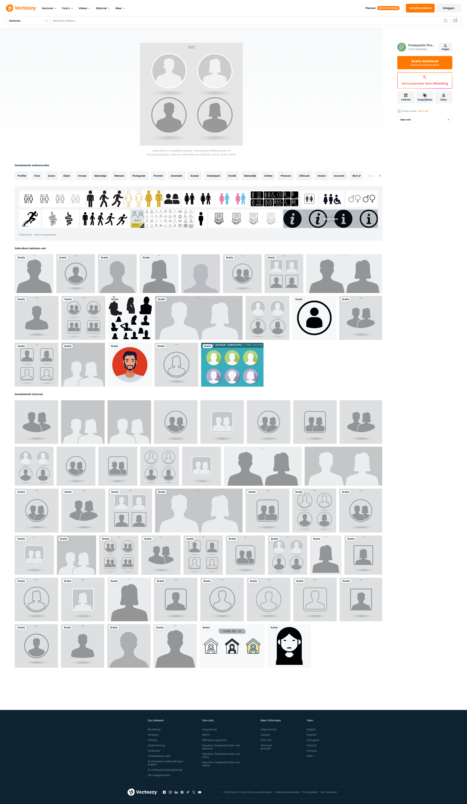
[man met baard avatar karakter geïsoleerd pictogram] (130, 365)
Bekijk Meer (330, 219)
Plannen (370, 8)
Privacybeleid (310, 792)
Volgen (445, 49)
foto (37, 175)
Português (313, 740)
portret (158, 175)
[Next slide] (377, 175)
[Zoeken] (445, 20)
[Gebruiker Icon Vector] (314, 318)
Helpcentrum (269, 729)
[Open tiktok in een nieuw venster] (187, 792)
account (339, 175)
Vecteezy (153, 734)
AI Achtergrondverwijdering (165, 769)
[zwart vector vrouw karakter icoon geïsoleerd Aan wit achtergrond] (289, 646)
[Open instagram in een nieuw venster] (170, 792)
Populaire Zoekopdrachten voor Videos (221, 763)
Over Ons (266, 740)
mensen (119, 175)
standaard (213, 175)
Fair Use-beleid (329, 792)
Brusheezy (154, 729)
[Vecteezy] (21, 8)
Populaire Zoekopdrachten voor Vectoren (221, 747)
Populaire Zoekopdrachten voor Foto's (221, 755)
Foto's (66, 8)
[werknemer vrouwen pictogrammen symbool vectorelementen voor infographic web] (232, 646)
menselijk (250, 175)
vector (322, 175)
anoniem (176, 175)
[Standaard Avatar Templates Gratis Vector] (232, 365)
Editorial (101, 8)
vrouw (82, 175)
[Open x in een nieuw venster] (193, 792)
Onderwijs (154, 750)
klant (66, 175)
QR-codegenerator (159, 775)
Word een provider (266, 747)
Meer (118, 8)
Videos (83, 8)
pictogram (139, 175)
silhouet (304, 175)
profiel (22, 175)
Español (311, 734)
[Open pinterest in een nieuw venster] (182, 792)
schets (268, 175)
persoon (286, 175)
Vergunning (209, 729)
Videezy (152, 740)
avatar (194, 175)
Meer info (405, 119)
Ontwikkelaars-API (159, 756)
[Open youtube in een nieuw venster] (199, 792)
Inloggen (448, 8)
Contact (265, 734)
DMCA (206, 734)
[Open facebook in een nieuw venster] (164, 792)
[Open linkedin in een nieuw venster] (176, 792)
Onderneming (156, 745)
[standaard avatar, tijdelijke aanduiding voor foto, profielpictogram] (200, 273)
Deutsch (312, 745)
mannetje (100, 175)
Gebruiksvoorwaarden (287, 792)
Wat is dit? (423, 111)
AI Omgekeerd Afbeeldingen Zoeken (165, 763)
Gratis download (425, 62)
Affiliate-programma (214, 740)
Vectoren (47, 8)
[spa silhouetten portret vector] (130, 318)
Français (312, 750)
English (311, 729)
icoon (51, 175)
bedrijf (356, 175)
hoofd (232, 175)
